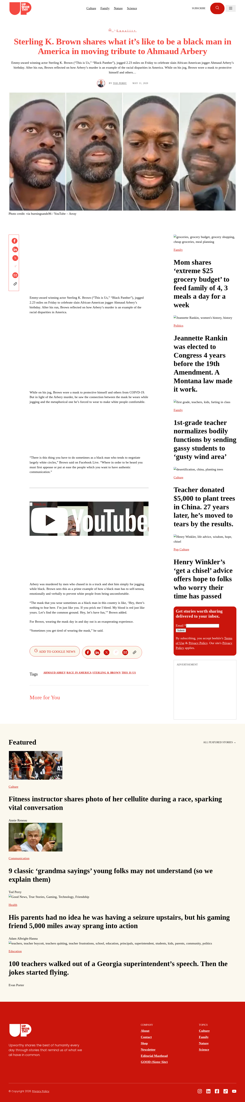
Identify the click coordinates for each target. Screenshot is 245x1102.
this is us (129, 672)
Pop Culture (181, 549)
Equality (127, 30)
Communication (19, 858)
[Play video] (31, 504)
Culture (91, 8)
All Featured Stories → (219, 742)
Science (132, 8)
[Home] (111, 30)
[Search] (217, 8)
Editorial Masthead (154, 1056)
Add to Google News (56, 651)
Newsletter (148, 1049)
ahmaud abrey (54, 672)
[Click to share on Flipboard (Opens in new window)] (15, 267)
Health (13, 905)
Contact (146, 1037)
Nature (118, 8)
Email (181, 625)
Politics (178, 325)
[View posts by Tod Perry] (101, 83)
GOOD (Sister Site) (154, 1062)
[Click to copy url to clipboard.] (15, 284)
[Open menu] (231, 8)
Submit (181, 630)
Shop (144, 1043)
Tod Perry (120, 83)
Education (15, 951)
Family (105, 8)
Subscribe (199, 8)
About (145, 1031)
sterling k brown (106, 672)
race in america (79, 672)
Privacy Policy (198, 643)
